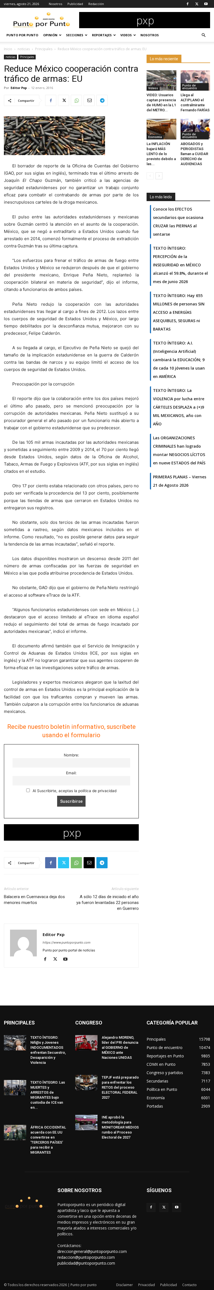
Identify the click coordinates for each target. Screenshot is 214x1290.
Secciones (74, 35)
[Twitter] (197, 4)
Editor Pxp (19, 88)
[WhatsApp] (76, 100)
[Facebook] (187, 4)
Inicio (8, 49)
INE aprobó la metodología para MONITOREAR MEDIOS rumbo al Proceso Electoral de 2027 (120, 1127)
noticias (24, 49)
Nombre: (71, 755)
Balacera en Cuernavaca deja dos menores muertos (34, 899)
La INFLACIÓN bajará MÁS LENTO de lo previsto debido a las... (161, 154)
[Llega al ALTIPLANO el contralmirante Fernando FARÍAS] (195, 80)
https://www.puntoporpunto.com (67, 942)
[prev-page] (150, 175)
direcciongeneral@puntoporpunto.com (92, 1251)
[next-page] (158, 175)
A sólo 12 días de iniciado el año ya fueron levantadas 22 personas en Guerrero (107, 902)
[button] (203, 35)
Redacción (96, 4)
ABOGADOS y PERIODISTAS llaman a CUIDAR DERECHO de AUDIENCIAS (194, 154)
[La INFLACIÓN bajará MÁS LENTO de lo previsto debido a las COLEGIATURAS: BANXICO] (161, 129)
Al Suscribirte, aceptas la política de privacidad (73, 791)
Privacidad (146, 1284)
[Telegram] (102, 100)
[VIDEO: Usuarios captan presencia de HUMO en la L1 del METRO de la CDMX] (161, 80)
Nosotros (55, 4)
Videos (126, 35)
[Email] (89, 100)
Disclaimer (124, 1284)
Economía (155, 137)
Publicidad (75, 4)
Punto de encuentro (189, 86)
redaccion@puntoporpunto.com (86, 1257)
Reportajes (102, 35)
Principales (43, 49)
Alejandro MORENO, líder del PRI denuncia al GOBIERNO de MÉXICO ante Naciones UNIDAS (120, 1047)
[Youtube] (206, 4)
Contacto (189, 1284)
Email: (71, 773)
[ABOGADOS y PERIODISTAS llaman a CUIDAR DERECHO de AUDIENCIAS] (195, 129)
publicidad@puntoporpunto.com (86, 1263)
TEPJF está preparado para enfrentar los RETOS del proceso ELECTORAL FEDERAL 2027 (120, 1087)
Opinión (50, 35)
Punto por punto (22, 35)
